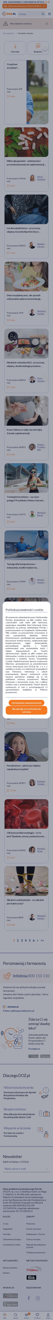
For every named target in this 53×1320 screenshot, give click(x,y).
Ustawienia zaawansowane (26, 702)
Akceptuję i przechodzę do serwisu (26, 710)
